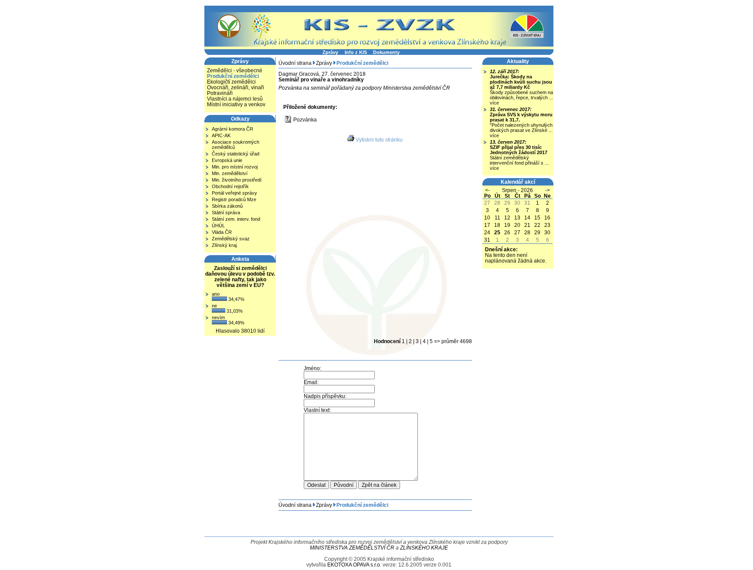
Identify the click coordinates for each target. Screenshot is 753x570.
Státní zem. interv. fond (236, 219)
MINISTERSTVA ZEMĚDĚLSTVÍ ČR (352, 547)
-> (547, 190)
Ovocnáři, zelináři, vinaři (235, 87)
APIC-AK (221, 135)
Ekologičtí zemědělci (231, 81)
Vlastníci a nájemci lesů (235, 98)
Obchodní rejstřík (230, 186)
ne (214, 305)
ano (216, 294)
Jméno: (312, 368)
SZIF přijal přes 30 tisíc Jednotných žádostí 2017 (518, 150)
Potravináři (220, 93)
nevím (218, 317)
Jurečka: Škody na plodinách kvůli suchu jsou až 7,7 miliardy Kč (521, 82)
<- (487, 190)
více (494, 102)
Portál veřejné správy (234, 193)
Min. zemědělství (230, 173)
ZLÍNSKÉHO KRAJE (424, 547)
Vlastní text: (317, 410)
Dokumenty (386, 52)
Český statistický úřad (235, 153)
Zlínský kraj (224, 245)
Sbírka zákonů (227, 206)
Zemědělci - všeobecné (234, 70)
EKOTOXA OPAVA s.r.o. (354, 564)
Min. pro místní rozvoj (235, 166)
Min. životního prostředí (236, 179)
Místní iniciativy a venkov (236, 104)
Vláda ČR (222, 232)
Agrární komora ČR (232, 129)
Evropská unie (227, 160)
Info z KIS (356, 52)
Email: (311, 382)
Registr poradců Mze (234, 199)
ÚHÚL (218, 225)
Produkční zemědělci (233, 76)
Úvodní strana (295, 63)
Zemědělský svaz (231, 238)
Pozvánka (305, 119)
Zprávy (330, 52)
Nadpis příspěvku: (325, 396)
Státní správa (226, 212)
